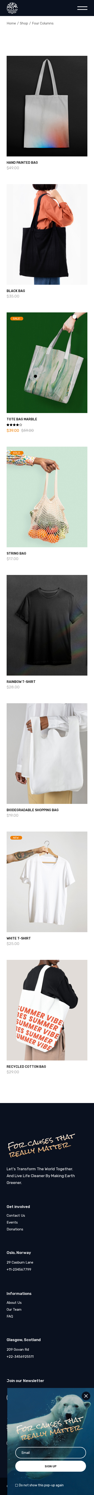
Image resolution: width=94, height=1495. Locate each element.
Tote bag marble (22, 419)
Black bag (16, 291)
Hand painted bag (22, 163)
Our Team (14, 1309)
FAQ (10, 1316)
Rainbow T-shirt (21, 682)
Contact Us (16, 1215)
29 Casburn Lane (20, 1262)
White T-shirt (19, 938)
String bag (16, 554)
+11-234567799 (19, 1269)
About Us (14, 1303)
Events (12, 1222)
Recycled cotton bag (26, 1067)
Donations (15, 1229)
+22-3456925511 (20, 1357)
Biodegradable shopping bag (33, 810)
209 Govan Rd (18, 1349)
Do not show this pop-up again (41, 1485)
